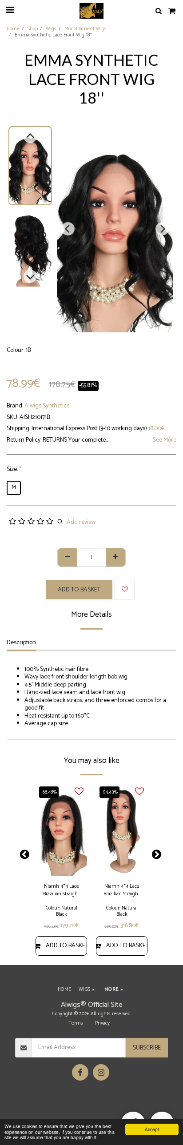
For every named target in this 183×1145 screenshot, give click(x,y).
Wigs (51, 29)
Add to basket (66, 946)
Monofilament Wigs (85, 29)
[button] (9, 10)
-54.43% (109, 792)
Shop (33, 29)
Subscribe (147, 1048)
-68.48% (49, 792)
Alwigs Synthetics (46, 406)
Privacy (102, 1023)
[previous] (68, 228)
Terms (75, 1023)
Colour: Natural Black (61, 911)
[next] (162, 228)
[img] (61, 830)
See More (164, 440)
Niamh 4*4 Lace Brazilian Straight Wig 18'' (121, 890)
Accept (152, 1129)
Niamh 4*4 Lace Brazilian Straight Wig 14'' (61, 890)
